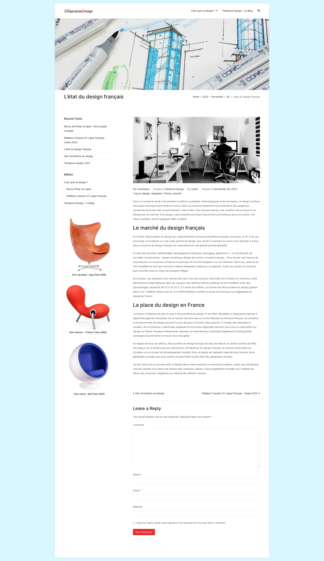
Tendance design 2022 (77, 163)
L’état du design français (77, 149)
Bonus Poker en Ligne (78, 189)
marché (177, 193)
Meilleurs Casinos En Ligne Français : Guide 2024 (230, 393)
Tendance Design (174, 189)
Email (137, 490)
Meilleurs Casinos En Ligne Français (86, 195)
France (167, 193)
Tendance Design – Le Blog (237, 10)
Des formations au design (149, 393)
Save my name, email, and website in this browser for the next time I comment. (181, 522)
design (146, 193)
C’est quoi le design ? (203, 10)
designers (156, 193)
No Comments (141, 189)
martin (194, 189)
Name (137, 474)
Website (137, 506)
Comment (138, 424)
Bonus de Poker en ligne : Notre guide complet (85, 128)
